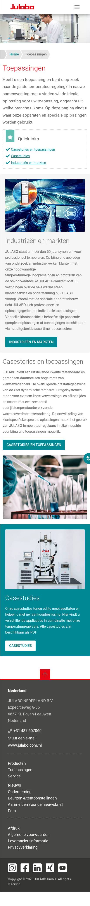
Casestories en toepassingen (33, 149)
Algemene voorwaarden (29, 834)
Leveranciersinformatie (28, 841)
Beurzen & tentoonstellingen (32, 798)
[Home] (22, 7)
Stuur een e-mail (22, 738)
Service (14, 776)
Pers (12, 810)
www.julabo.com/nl (25, 745)
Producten (17, 763)
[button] (45, 205)
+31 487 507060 (28, 730)
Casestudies (20, 156)
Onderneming (19, 791)
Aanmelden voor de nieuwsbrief (35, 804)
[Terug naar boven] (45, 674)
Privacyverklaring (23, 847)
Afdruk (13, 828)
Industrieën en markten (28, 163)
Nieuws (14, 785)
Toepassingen (20, 769)
